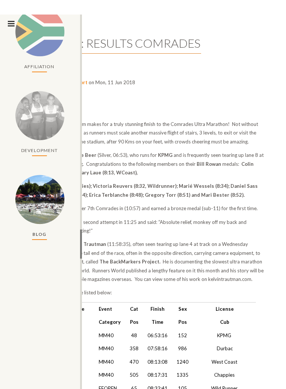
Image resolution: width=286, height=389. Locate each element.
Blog (39, 234)
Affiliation (39, 66)
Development (39, 150)
